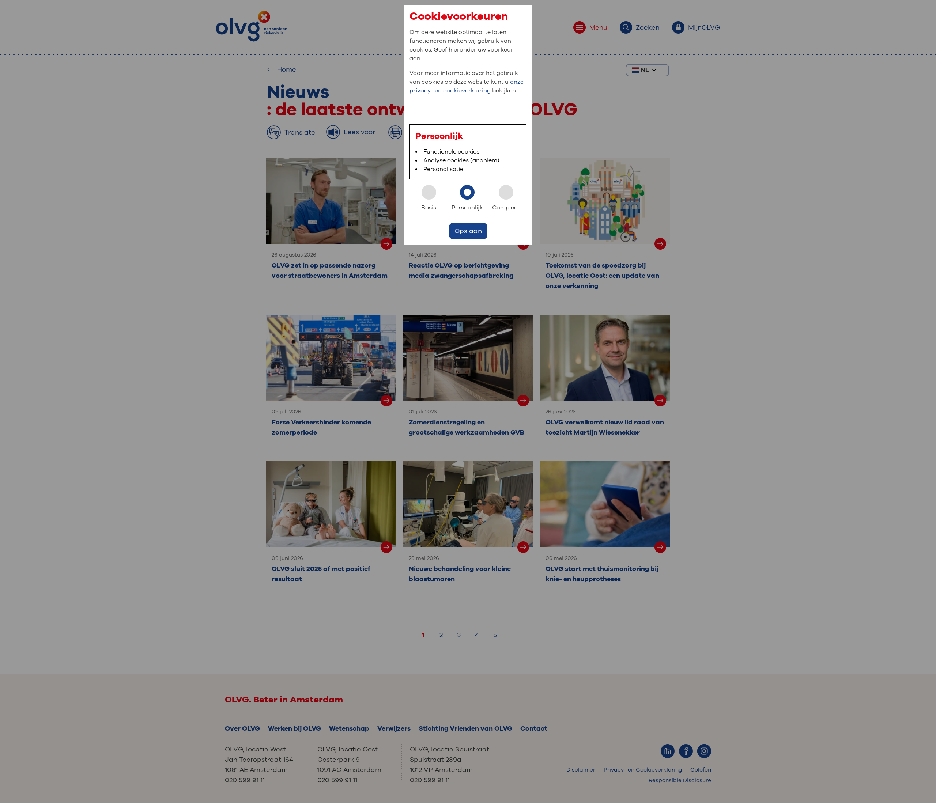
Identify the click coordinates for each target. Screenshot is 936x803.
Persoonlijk (467, 208)
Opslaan (468, 231)
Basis (428, 208)
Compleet (506, 208)
